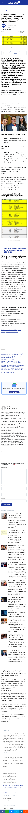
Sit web (3, 498)
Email (3, 492)
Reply (2, 451)
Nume (3, 485)
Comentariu (4, 467)
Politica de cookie (7, 790)
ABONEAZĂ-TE (14, 392)
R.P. (8, 24)
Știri (7, 10)
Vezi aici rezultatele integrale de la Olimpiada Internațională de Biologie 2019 (15, 250)
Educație (3, 10)
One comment (11, 27)
